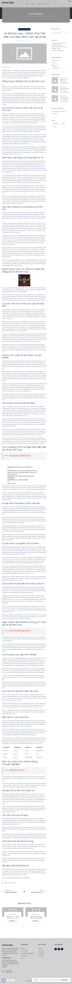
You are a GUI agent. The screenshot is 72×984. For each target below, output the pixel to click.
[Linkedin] (14, 883)
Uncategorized (55, 67)
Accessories (55, 60)
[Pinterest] (9, 883)
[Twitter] (6, 883)
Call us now (8, 970)
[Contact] (4, 971)
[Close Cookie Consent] (69, 980)
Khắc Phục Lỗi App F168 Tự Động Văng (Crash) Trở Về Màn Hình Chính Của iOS (36, 919)
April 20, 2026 (63, 87)
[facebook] (55, 949)
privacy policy (64, 980)
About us (39, 3)
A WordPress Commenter (58, 111)
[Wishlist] (65, 2)
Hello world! (54, 113)
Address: (4, 962)
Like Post (30, 40)
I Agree (35, 980)
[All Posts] (24, 891)
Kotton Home (29, 981)
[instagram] (62, 949)
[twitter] (59, 949)
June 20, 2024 (22, 29)
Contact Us (46, 3)
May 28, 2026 (63, 78)
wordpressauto (64, 83)
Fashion (54, 62)
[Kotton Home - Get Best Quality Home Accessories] (8, 2)
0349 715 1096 (9, 972)
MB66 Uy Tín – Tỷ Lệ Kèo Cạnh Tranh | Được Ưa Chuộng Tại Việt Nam (13, 919)
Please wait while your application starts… (64, 99)
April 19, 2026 (63, 96)
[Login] (63, 1)
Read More (12, 921)
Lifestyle (22, 16)
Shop (32, 3)
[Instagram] (12, 883)
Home (27, 3)
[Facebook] (3, 883)
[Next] (68, 75)
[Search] (60, 2)
